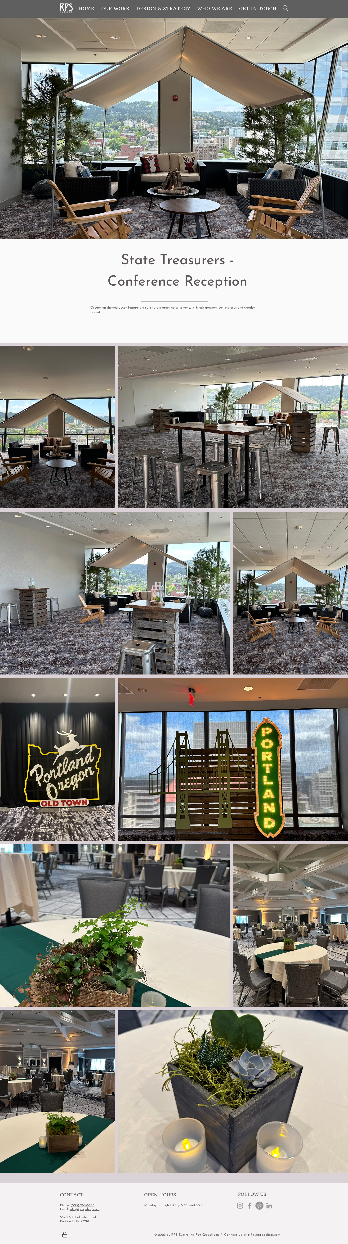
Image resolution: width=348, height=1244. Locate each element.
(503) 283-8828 (82, 1205)
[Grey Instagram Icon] (240, 1206)
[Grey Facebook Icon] (250, 1206)
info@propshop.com (84, 1209)
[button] (285, 8)
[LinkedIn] (269, 1206)
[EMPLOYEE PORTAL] (64, 1234)
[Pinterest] (259, 1206)
